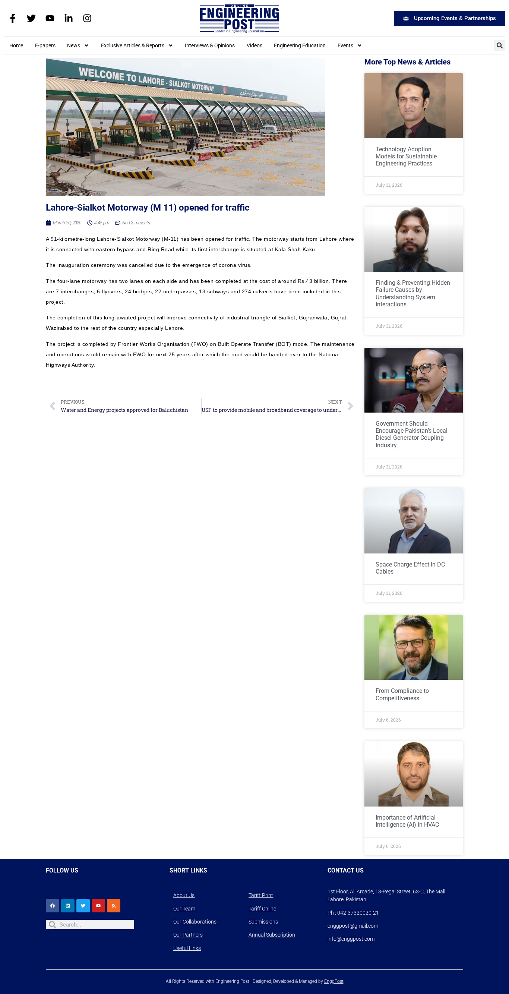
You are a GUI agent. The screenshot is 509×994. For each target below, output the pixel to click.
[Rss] (113, 905)
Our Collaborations (194, 922)
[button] (499, 45)
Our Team (184, 909)
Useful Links (187, 948)
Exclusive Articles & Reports (132, 45)
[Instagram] (87, 18)
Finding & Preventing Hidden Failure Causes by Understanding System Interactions (413, 293)
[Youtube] (50, 18)
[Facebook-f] (13, 18)
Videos (254, 45)
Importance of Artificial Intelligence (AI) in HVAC (407, 821)
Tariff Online (262, 909)
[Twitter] (31, 18)
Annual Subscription (272, 935)
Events (345, 45)
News (73, 45)
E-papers (45, 45)
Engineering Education (300, 45)
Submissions (263, 922)
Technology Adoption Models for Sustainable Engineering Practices (406, 156)
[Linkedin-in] (69, 18)
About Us (184, 895)
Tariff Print (261, 895)
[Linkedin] (68, 905)
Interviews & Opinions (210, 45)
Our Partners (188, 935)
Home (16, 45)
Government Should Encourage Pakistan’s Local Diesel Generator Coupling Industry (412, 434)
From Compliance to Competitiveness (402, 694)
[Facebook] (52, 905)
